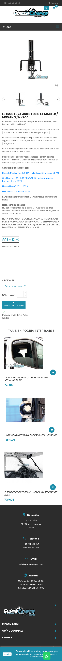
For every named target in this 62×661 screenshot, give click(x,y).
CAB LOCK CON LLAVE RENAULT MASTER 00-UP (31, 434)
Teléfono (33, 538)
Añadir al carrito (14, 305)
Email (33, 559)
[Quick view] (53, 364)
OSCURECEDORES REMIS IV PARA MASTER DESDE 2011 (30, 493)
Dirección (33, 515)
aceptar (7, 654)
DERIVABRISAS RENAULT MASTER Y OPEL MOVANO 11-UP (26, 378)
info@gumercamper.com (31, 564)
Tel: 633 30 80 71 (12, 2)
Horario (33, 575)
